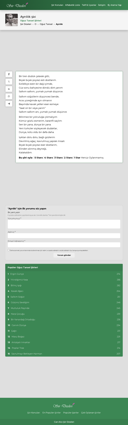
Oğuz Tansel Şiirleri (30, 20)
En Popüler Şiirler (51, 413)
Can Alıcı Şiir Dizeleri (64, 422)
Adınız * (12, 232)
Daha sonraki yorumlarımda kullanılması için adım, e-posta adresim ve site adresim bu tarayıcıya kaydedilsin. (49, 250)
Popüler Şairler (71, 413)
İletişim (102, 5)
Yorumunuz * (14, 218)
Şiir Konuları (57, 5)
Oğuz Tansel (46, 24)
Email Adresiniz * (16, 241)
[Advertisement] (64, 50)
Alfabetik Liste (72, 5)
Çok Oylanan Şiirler (91, 413)
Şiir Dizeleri (25, 24)
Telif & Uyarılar (89, 5)
